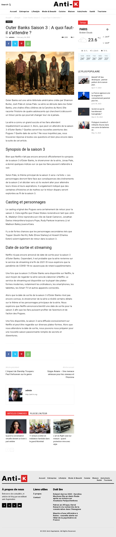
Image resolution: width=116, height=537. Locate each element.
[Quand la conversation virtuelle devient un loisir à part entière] (16, 426)
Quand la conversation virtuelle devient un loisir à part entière (16, 438)
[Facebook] (8, 43)
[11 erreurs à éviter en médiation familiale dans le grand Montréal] (39, 426)
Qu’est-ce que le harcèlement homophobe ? (98, 111)
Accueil (8, 17)
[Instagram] (9, 505)
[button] (6, 4)
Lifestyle (17, 17)
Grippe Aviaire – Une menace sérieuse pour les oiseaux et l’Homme (60, 374)
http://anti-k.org (31, 394)
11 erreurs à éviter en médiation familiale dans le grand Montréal (39, 438)
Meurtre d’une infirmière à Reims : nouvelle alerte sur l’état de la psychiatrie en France (65, 516)
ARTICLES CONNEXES (17, 413)
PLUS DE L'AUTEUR (38, 413)
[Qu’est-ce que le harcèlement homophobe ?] (83, 112)
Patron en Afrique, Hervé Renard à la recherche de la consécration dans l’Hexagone (67, 507)
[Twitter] (15, 43)
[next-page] (12, 450)
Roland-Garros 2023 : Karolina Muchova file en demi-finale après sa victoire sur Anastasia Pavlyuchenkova (67, 497)
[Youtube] (19, 505)
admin (11, 37)
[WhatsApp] (28, 43)
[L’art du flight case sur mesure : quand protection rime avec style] (63, 426)
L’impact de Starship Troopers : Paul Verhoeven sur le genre (20, 373)
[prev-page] (7, 450)
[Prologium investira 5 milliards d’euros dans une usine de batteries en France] (83, 125)
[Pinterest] (21, 43)
